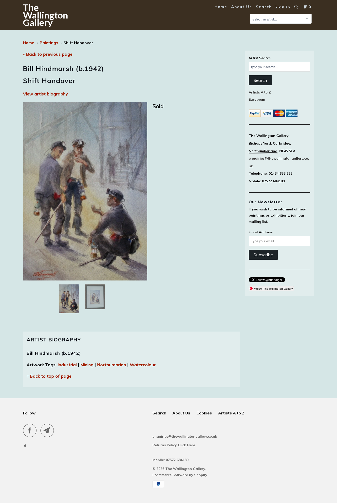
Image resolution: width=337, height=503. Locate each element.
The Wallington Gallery (45, 15)
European (257, 99)
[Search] (296, 6)
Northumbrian (111, 364)
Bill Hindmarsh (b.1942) (54, 353)
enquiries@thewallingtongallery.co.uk (184, 436)
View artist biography (45, 93)
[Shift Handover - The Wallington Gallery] (85, 191)
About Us (241, 6)
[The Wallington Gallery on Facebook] (31, 430)
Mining (87, 364)
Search (264, 6)
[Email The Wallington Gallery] (48, 430)
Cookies (204, 412)
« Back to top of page (49, 376)
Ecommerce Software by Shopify (179, 475)
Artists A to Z (260, 92)
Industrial (67, 364)
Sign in (282, 7)
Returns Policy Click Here (174, 445)
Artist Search (260, 58)
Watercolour (143, 364)
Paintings (49, 42)
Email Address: (261, 232)
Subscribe (263, 254)
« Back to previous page (48, 54)
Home (221, 6)
